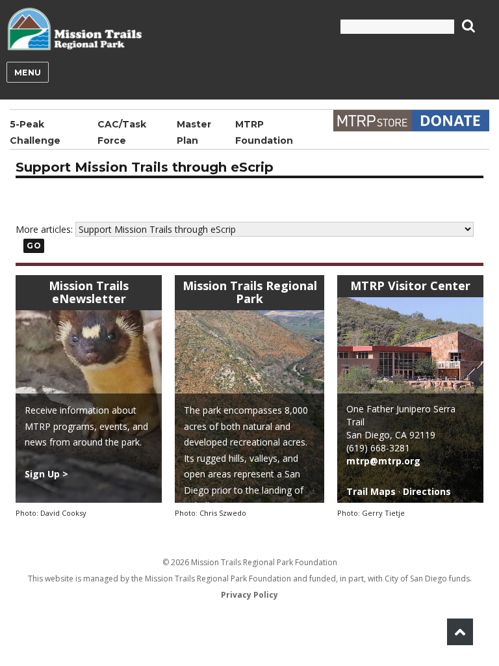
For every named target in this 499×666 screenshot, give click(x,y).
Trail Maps (371, 491)
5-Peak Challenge (35, 132)
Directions (427, 491)
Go (34, 245)
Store (372, 120)
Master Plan (194, 132)
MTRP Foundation (264, 132)
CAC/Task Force (121, 132)
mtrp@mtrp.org (383, 461)
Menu (28, 72)
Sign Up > (46, 474)
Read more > (238, 522)
